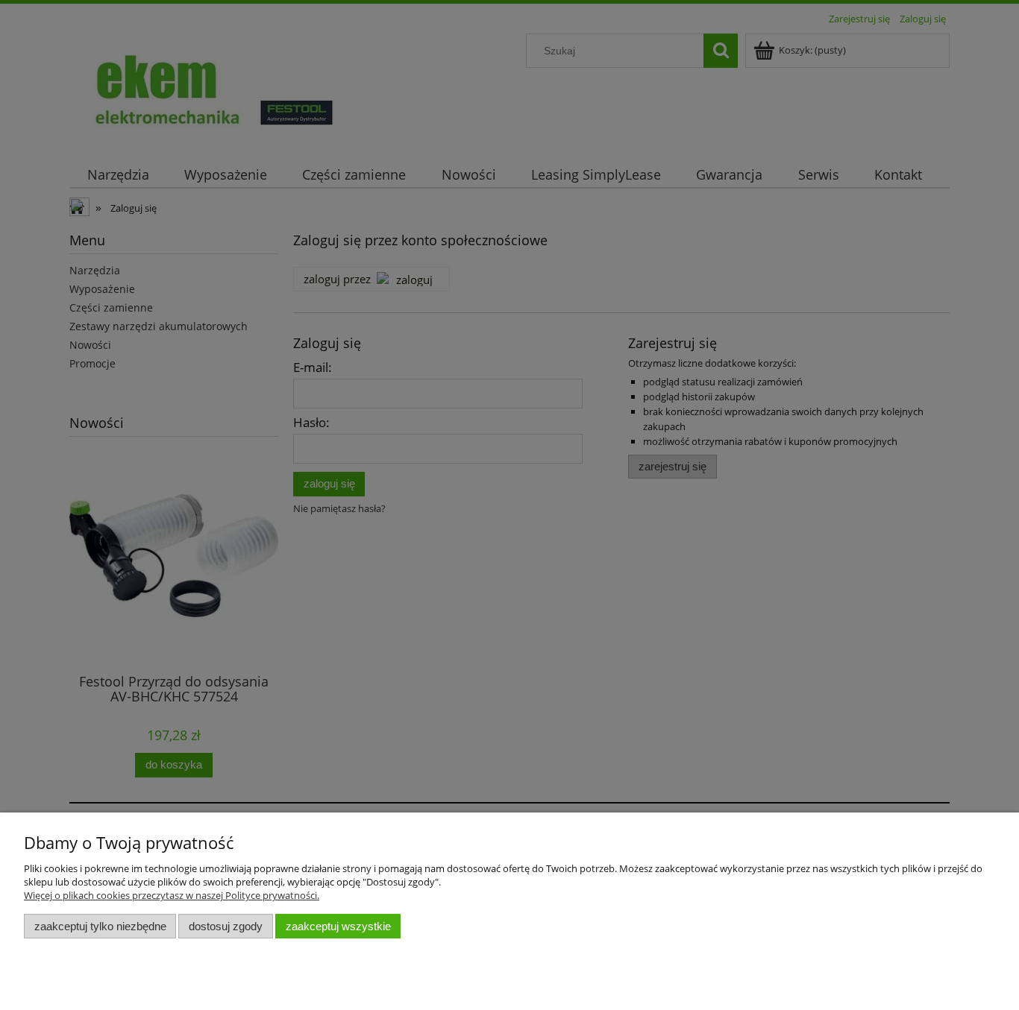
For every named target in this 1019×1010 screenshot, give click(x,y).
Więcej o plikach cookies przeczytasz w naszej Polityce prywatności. (171, 895)
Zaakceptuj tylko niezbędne (100, 926)
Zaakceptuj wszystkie (338, 926)
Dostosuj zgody (226, 926)
